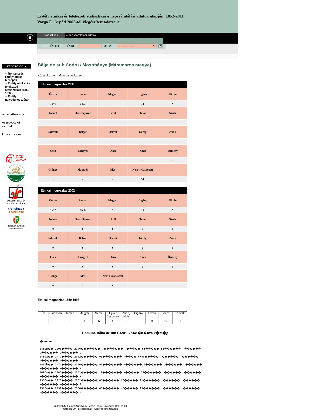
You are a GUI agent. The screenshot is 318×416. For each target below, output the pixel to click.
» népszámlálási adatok (81, 35)
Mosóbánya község (71, 75)
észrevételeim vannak (12, 124)
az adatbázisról (13, 114)
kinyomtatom (11, 134)
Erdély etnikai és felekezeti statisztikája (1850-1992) (17, 88)
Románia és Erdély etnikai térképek (14, 77)
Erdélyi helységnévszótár (17, 98)
